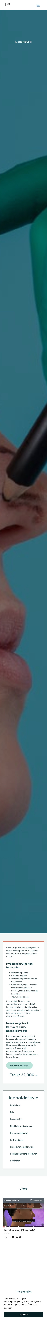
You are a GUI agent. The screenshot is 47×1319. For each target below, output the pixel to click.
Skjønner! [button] (23, 1314)
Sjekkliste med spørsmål (21, 1126)
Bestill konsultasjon (19, 1065)
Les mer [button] (8, 1308)
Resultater (15, 1160)
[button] (38, 5)
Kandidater (15, 1105)
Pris (12, 1112)
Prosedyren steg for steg (21, 1147)
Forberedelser (16, 1140)
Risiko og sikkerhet (19, 1133)
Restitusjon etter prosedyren (23, 1154)
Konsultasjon (16, 1119)
